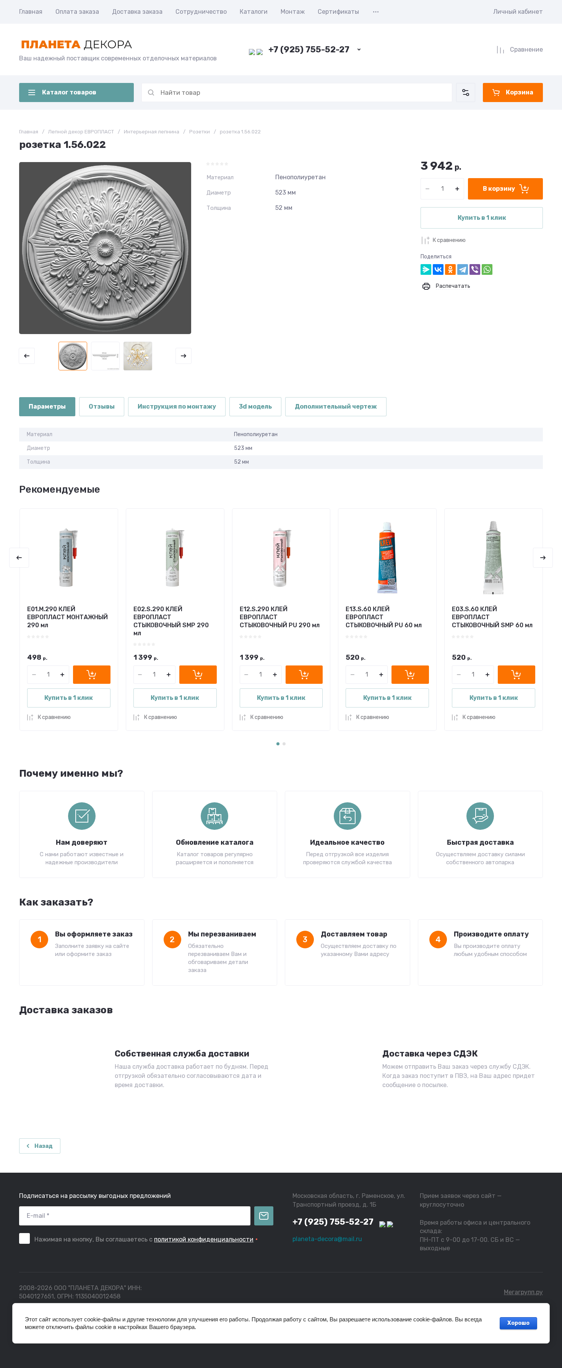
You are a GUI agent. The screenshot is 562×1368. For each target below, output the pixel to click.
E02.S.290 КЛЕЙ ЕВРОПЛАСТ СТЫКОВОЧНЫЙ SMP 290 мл (171, 620)
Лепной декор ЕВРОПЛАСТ (81, 132)
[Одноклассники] (450, 269)
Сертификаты (338, 11)
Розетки (199, 132)
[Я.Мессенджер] (426, 269)
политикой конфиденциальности (203, 1239)
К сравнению (449, 240)
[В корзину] (91, 674)
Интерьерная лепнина (151, 132)
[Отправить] (263, 1215)
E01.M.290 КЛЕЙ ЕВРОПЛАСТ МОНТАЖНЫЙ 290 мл (67, 617)
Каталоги (254, 11)
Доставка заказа (137, 11)
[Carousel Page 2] (284, 743)
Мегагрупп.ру (523, 1292)
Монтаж (293, 11)
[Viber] (474, 269)
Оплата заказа (77, 11)
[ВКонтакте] (438, 269)
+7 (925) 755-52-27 (308, 49)
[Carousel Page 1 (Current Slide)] (277, 743)
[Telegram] (462, 269)
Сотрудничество (201, 11)
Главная (30, 11)
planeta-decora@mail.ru (327, 1239)
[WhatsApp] (487, 269)
